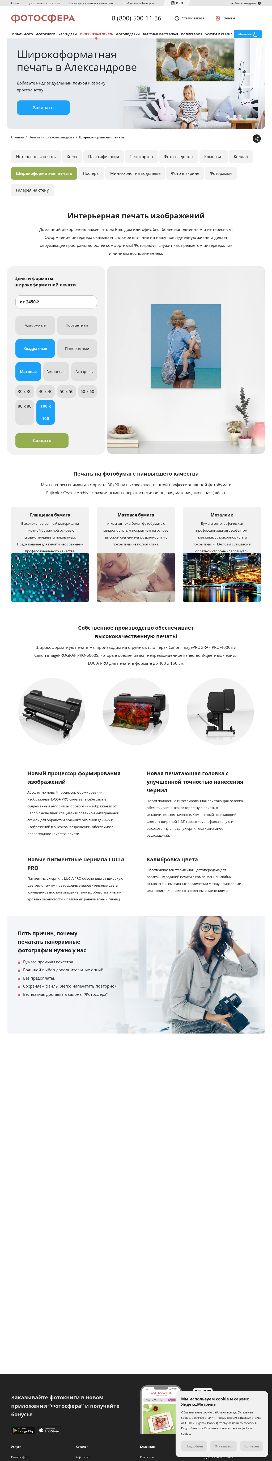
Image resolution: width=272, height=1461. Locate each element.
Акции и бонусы (140, 3)
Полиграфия (191, 34)
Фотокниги (45, 34)
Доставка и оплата (45, 3)
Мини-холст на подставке (135, 173)
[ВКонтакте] (231, 139)
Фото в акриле (185, 173)
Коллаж (241, 156)
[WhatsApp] (223, 139)
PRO (180, 3)
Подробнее (194, 1446)
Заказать (43, 108)
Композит (213, 156)
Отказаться (224, 1446)
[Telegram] (215, 139)
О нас (16, 3)
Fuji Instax (83, 1457)
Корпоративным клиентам (91, 3)
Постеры (91, 173)
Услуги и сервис (218, 34)
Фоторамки (221, 173)
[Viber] (248, 139)
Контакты (147, 1457)
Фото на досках (179, 156)
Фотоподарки (128, 34)
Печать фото (22, 34)
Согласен (251, 1446)
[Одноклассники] (239, 139)
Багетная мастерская (160, 34)
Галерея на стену (32, 190)
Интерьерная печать (96, 34)
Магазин (245, 34)
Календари (67, 34)
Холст (72, 156)
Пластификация (103, 156)
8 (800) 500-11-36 (136, 18)
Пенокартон (141, 156)
